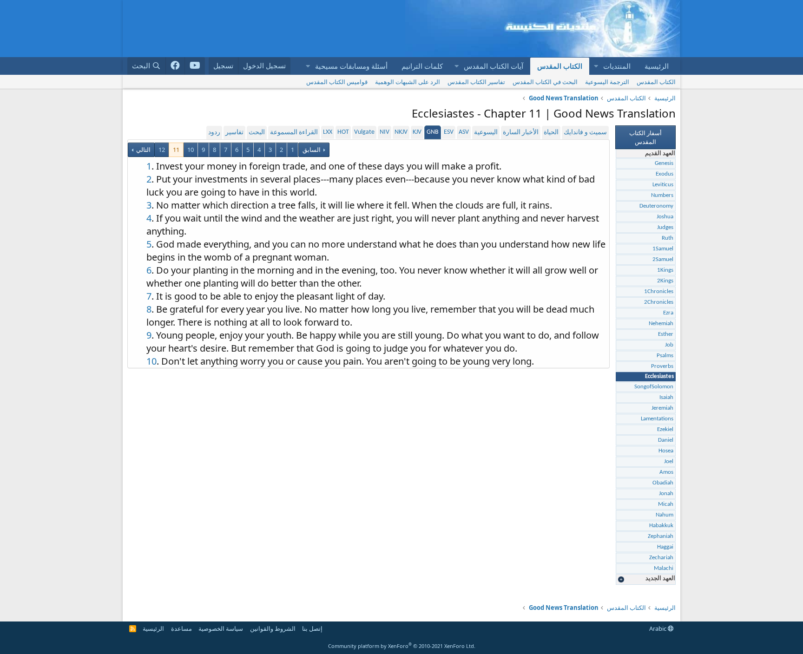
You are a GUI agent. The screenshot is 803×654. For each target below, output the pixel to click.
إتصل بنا (312, 628)
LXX (327, 132)
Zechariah (661, 558)
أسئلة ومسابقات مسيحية (351, 66)
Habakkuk (661, 526)
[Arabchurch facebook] (175, 66)
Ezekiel (665, 429)
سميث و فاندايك (585, 132)
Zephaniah (660, 536)
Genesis (664, 163)
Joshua (665, 217)
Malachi (663, 568)
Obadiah (662, 483)
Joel (668, 461)
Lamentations (657, 419)
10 (190, 149)
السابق (312, 149)
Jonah (666, 493)
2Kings (665, 281)
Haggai (665, 547)
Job (669, 345)
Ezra (668, 313)
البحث (257, 132)
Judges (665, 227)
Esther (665, 334)
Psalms (665, 356)
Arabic (658, 628)
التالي (143, 149)
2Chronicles (658, 302)
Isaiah (666, 397)
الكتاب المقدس (559, 66)
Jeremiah (662, 408)
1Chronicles (658, 291)
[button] (595, 66)
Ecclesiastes (659, 376)
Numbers (662, 195)
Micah (665, 504)
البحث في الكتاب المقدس (545, 82)
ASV (464, 132)
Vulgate (364, 132)
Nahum (664, 515)
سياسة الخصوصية (220, 628)
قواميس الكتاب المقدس (337, 82)
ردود (214, 132)
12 (161, 149)
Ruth (667, 238)
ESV (449, 132)
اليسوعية (486, 132)
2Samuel (662, 259)
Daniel (665, 440)
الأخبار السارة (521, 132)
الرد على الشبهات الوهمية (407, 82)
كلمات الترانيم (422, 66)
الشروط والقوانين (273, 628)
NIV (384, 132)
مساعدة (181, 628)
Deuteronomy (656, 206)
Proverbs (662, 366)
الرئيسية (657, 66)
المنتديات (617, 66)
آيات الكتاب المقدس (493, 66)
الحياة (551, 132)
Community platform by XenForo (401, 645)
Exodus (664, 174)
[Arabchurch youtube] (195, 66)
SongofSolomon (653, 387)
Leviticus (662, 185)
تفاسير (234, 132)
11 (176, 149)
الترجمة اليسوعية (607, 82)
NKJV (401, 132)
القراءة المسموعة (294, 132)
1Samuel (662, 249)
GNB (433, 132)
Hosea (665, 451)
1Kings (665, 270)
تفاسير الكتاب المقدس (476, 82)
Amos (666, 472)
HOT (343, 132)
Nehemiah (661, 323)
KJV (417, 132)
